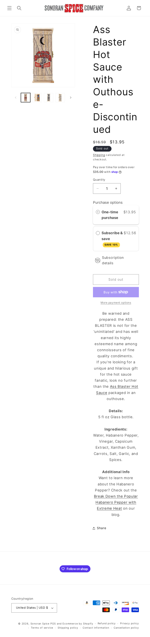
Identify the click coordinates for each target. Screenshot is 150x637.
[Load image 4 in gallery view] (60, 97)
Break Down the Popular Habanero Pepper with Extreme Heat (116, 502)
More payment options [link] (116, 302)
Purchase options (108, 202)
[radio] (98, 212)
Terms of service (42, 627)
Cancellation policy (126, 627)
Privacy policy (129, 623)
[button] (9, 8)
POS (53, 623)
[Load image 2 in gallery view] (37, 97)
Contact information (96, 627)
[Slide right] (70, 97)
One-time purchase (110, 215)
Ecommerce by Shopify (77, 623)
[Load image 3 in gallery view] (48, 97)
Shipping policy (68, 627)
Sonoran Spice (39, 623)
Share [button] (101, 528)
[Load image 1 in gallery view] (25, 97)
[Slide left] (15, 97)
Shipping (99, 154)
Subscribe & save (112, 238)
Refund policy (107, 623)
